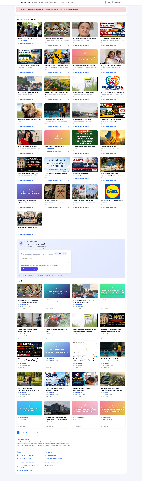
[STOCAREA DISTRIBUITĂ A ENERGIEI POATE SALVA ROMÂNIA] (29, 61)
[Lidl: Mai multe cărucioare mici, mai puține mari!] (112, 196)
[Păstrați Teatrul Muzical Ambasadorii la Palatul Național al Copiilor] (112, 115)
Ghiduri (19, 452)
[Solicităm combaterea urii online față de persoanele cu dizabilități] (85, 34)
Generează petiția (30, 269)
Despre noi (63, 2)
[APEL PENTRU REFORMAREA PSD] (85, 168)
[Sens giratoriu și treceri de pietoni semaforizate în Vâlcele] (29, 88)
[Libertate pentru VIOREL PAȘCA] (29, 34)
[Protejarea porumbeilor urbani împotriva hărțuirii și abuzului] (29, 196)
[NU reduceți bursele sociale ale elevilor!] (29, 223)
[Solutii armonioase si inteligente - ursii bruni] (29, 115)
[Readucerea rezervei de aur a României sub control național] (112, 142)
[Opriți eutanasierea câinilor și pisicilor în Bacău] (85, 142)
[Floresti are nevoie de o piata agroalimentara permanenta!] (85, 115)
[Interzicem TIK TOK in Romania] (57, 142)
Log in (108, 2)
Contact (56, 2)
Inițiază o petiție (118, 2)
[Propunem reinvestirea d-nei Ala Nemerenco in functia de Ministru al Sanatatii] (112, 34)
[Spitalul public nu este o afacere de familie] (57, 169)
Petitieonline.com (24, 2)
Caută (71, 2)
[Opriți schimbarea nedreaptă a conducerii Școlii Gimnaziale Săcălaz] (29, 142)
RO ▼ (35, 2)
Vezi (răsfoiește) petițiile (46, 2)
